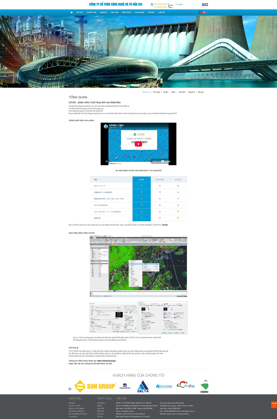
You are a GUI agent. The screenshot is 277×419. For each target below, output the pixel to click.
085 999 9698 (147, 408)
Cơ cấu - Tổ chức (74, 406)
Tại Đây (165, 225)
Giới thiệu (72, 403)
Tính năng (156, 92)
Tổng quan (146, 92)
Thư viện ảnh (73, 416)
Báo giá (200, 92)
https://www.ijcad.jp (106, 361)
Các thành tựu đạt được (76, 411)
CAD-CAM (114, 12)
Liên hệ (161, 12)
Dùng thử (191, 92)
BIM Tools (126, 12)
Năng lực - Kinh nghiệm (76, 408)
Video (173, 92)
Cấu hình (182, 92)
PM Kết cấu (91, 12)
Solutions (139, 12)
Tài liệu (165, 92)
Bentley (103, 12)
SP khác (151, 12)
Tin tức (79, 12)
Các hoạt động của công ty (78, 414)
